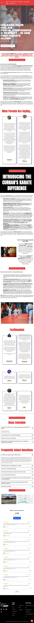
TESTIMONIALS (13, 1)
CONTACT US (12, 3)
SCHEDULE (20, 1)
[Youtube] (6, 609)
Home (13, 606)
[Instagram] (3, 609)
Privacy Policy (14, 611)
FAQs (7, 3)
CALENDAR (26, 1)
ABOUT (7, 1)
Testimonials (21, 605)
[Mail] (1, 612)
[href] (25, 499)
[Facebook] (1, 609)
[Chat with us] (32, 621)
